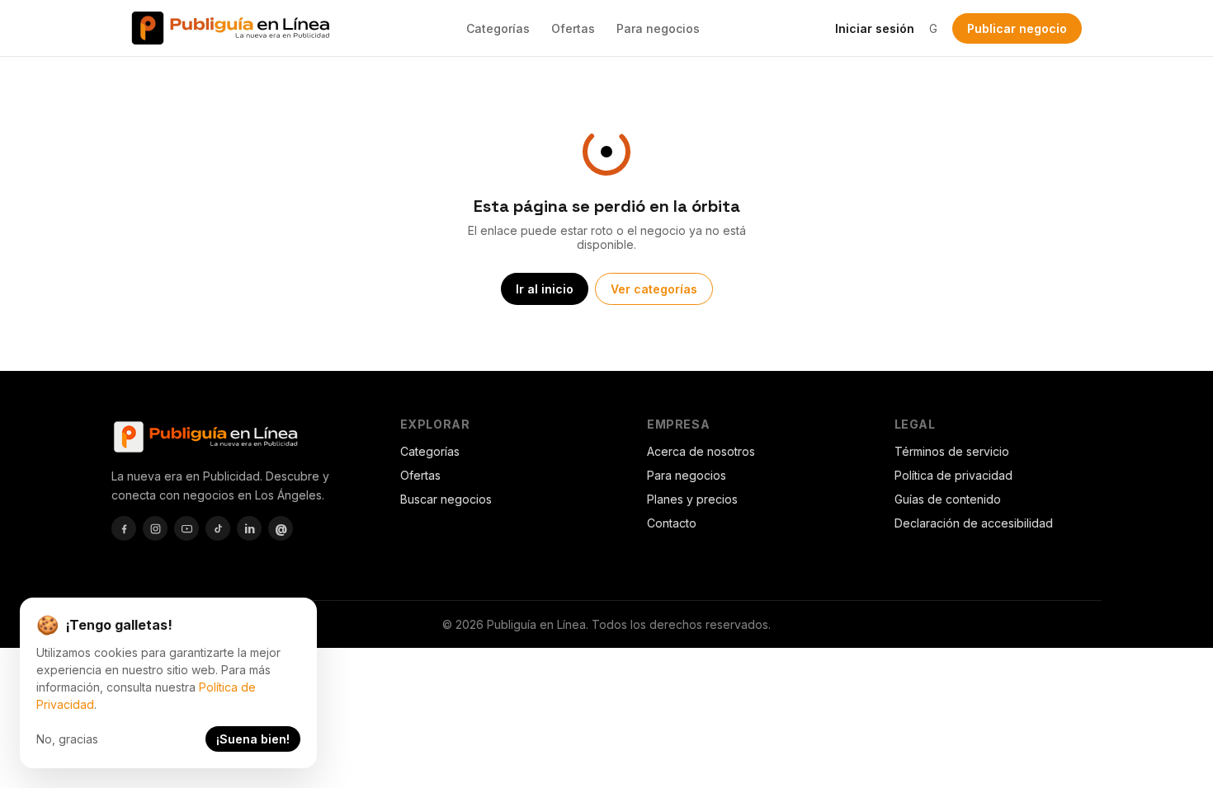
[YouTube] (186, 528)
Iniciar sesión (874, 28)
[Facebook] (123, 528)
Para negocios (658, 28)
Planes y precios (692, 499)
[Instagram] (155, 528)
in (249, 529)
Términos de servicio (951, 451)
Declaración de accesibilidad (973, 523)
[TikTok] (217, 528)
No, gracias (67, 739)
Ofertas (573, 28)
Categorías (498, 28)
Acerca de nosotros (701, 451)
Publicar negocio (1017, 28)
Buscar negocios (446, 499)
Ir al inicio (544, 289)
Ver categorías (654, 289)
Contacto (671, 523)
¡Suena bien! (253, 739)
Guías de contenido (947, 499)
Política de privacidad (953, 475)
